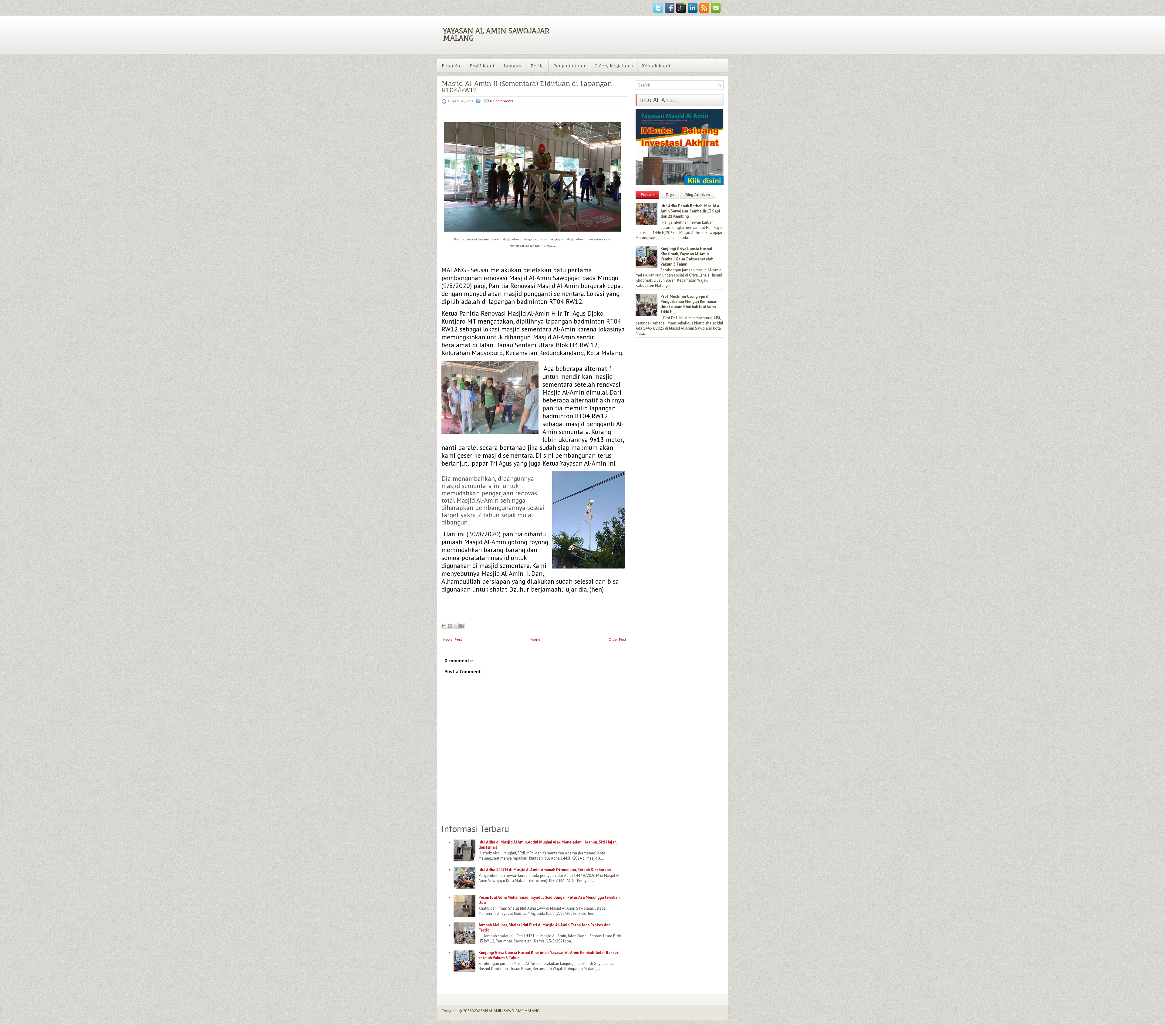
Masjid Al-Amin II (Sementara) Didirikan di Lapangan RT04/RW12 (526, 86)
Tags (670, 195)
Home (535, 639)
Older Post (617, 639)
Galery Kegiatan (614, 65)
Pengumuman (569, 65)
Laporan (513, 65)
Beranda (451, 65)
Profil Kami (482, 65)
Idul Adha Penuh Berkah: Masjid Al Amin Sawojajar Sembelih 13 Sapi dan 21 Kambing (690, 211)
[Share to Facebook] (461, 626)
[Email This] (444, 626)
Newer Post (452, 639)
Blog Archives (697, 195)
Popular (647, 195)
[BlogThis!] (450, 626)
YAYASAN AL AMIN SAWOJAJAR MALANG (496, 34)
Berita (537, 65)
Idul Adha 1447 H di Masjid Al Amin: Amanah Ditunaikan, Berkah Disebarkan (544, 869)
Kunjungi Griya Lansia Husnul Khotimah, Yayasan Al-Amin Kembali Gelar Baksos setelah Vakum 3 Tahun (686, 256)
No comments (501, 101)
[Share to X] (456, 626)
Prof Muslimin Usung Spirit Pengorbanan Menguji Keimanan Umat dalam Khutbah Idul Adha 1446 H (688, 304)
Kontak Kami (656, 65)
